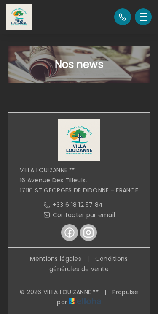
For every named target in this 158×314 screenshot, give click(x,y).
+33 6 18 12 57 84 (78, 204)
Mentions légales (55, 258)
